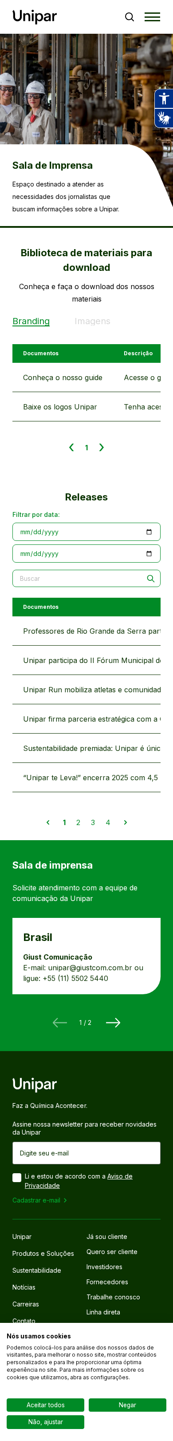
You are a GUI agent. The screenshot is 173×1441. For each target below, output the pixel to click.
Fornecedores (107, 1282)
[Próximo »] (125, 822)
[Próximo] (113, 1022)
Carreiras (25, 1304)
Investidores (104, 1267)
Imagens (92, 321)
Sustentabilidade (36, 1270)
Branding (31, 321)
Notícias (23, 1287)
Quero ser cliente (112, 1252)
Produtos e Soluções (43, 1253)
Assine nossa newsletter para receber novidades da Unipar (84, 1128)
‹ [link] (71, 447)
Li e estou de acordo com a (79, 1180)
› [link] (101, 447)
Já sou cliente (106, 1237)
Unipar (21, 1237)
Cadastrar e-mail (36, 1200)
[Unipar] (34, 17)
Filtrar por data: (36, 514)
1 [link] (86, 447)
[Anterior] (59, 1022)
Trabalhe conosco (113, 1297)
